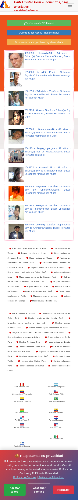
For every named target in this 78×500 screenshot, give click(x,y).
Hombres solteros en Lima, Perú (33, 356)
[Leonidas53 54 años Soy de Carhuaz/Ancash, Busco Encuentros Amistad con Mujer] (16, 60)
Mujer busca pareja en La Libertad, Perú (37, 277)
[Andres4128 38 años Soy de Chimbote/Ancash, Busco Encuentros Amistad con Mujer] (16, 174)
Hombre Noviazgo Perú (29, 342)
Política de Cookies (24, 477)
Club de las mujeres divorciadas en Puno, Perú (39, 279)
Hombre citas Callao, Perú (33, 361)
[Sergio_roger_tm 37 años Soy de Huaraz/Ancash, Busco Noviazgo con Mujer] (16, 155)
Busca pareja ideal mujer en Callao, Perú (27, 272)
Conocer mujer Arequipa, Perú (38, 291)
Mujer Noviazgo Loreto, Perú (44, 301)
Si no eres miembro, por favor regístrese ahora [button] (39, 42)
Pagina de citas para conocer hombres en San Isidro (37, 332)
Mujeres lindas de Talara (37, 286)
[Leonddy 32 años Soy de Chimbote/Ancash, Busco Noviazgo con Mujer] (16, 231)
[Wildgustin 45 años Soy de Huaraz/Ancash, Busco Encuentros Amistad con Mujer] (16, 212)
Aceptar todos (15, 489)
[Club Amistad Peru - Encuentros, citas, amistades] (5, 3)
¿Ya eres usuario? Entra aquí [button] (39, 23)
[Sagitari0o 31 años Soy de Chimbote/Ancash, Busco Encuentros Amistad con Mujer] (16, 193)
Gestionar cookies (39, 489)
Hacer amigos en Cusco (40, 258)
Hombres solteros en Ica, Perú (31, 347)
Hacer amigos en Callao (23, 313)
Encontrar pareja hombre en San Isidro (27, 323)
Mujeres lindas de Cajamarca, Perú (47, 267)
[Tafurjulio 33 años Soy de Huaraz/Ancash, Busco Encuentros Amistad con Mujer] (16, 98)
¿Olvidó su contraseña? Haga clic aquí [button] (39, 32)
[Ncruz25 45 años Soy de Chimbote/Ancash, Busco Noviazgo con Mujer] (16, 79)
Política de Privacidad (51, 477)
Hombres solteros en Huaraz (31, 366)
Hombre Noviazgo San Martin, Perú (45, 318)
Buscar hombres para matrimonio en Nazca (48, 328)
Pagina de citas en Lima (33, 253)
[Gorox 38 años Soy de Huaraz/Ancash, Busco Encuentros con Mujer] (16, 117)
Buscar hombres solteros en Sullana (24, 337)
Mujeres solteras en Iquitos (44, 296)
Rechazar (63, 489)
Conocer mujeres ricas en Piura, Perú (28, 248)
